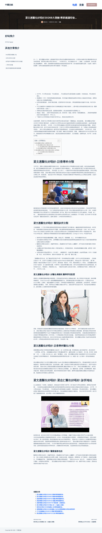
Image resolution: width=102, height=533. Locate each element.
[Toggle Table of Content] (58, 140)
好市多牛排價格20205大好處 (14, 61)
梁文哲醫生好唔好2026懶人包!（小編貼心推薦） (51, 505)
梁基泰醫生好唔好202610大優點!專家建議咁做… (51, 498)
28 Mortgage (9, 42)
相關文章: (40, 153)
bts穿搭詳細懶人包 (11, 54)
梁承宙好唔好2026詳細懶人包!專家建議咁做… (50, 507)
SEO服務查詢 (91, 4)
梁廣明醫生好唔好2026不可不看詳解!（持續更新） (51, 503)
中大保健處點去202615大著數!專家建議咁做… (50, 511)
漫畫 (81, 4)
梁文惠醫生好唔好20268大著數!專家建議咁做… (50, 494)
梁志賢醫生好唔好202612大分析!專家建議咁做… (51, 513)
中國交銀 (9, 4)
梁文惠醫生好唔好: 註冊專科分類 (43, 143)
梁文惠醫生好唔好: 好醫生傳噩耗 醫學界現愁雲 (50, 146)
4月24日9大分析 (10, 58)
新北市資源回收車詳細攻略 (13, 68)
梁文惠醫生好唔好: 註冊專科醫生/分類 (47, 148)
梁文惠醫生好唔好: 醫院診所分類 (45, 145)
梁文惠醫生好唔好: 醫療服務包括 (47, 151)
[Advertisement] (65, 45)
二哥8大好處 (9, 65)
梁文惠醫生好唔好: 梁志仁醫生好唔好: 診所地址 (47, 150)
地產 (74, 4)
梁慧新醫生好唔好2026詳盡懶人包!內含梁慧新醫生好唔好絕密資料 (56, 509)
